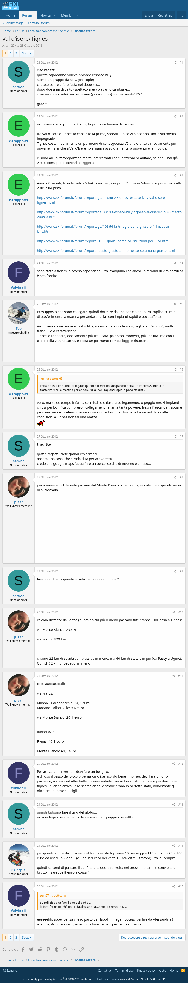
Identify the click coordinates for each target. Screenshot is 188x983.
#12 (180, 764)
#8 (181, 477)
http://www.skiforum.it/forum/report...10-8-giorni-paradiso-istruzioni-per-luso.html (103, 240)
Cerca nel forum (39, 23)
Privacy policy (146, 970)
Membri (67, 15)
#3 (181, 175)
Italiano (11, 970)
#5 (181, 304)
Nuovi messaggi (13, 23)
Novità (45, 15)
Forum (27, 15)
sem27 (10, 45)
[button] (54, 15)
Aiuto (162, 970)
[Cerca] (181, 15)
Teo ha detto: (49, 379)
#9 (181, 571)
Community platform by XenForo (59, 979)
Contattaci (105, 970)
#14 (180, 845)
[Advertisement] (110, 527)
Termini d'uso (124, 970)
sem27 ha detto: (51, 895)
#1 (181, 62)
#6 (181, 369)
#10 (180, 612)
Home (10, 15)
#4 (181, 263)
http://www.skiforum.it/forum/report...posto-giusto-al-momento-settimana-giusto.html (106, 250)
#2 (181, 116)
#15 (180, 886)
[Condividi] (175, 62)
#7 (181, 436)
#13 (180, 804)
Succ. (25, 53)
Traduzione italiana (108, 979)
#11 (180, 676)
